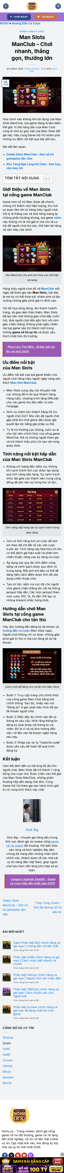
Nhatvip (8, 1037)
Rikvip (7, 1071)
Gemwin (8, 1077)
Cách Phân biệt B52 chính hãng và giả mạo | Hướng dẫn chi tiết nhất (36, 944)
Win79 (7, 1083)
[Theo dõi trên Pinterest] (18, 1156)
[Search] (58, 6)
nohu (57, 217)
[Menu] (6, 6)
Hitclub (7, 1066)
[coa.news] (32, 6)
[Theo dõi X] (11, 1156)
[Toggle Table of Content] (45, 179)
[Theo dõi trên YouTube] (24, 1156)
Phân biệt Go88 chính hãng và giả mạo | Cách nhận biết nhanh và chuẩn (36, 961)
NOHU (4, 23)
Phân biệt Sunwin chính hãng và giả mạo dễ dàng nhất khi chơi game (35, 1010)
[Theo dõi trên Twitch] (31, 1156)
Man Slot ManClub (23, 382)
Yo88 (6, 1049)
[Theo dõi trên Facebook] (5, 1156)
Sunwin (8, 1060)
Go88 (6, 1054)
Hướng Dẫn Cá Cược (26, 23)
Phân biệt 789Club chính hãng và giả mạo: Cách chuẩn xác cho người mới (36, 993)
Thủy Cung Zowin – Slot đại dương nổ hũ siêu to (47, 907)
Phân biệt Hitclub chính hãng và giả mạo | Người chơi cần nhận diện (37, 976)
